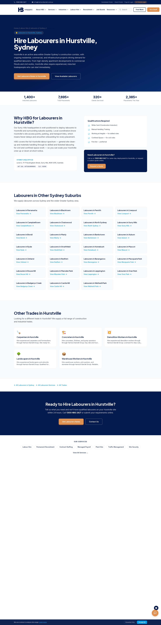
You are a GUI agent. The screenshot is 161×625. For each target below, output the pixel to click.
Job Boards (100, 9)
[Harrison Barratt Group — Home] (24, 9)
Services (51, 9)
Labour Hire (74, 9)
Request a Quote (96, 166)
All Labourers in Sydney (25, 385)
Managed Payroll (84, 447)
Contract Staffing (66, 447)
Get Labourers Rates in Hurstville (31, 76)
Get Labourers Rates (71, 422)
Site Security (134, 447)
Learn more (43, 622)
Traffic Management (116, 447)
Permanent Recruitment (45, 447)
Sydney (42, 28)
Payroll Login (129, 2)
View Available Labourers (66, 76)
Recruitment (87, 9)
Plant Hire (99, 447)
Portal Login (142, 2)
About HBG (40, 9)
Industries (62, 9)
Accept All (142, 622)
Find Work (139, 9)
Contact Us (94, 422)
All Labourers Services (46, 385)
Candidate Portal (107, 2)
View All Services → (80, 453)
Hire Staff (153, 9)
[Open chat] (155, 613)
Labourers (34, 28)
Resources (111, 9)
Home (16, 28)
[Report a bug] (156, 608)
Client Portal (119, 2)
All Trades (63, 385)
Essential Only (130, 622)
